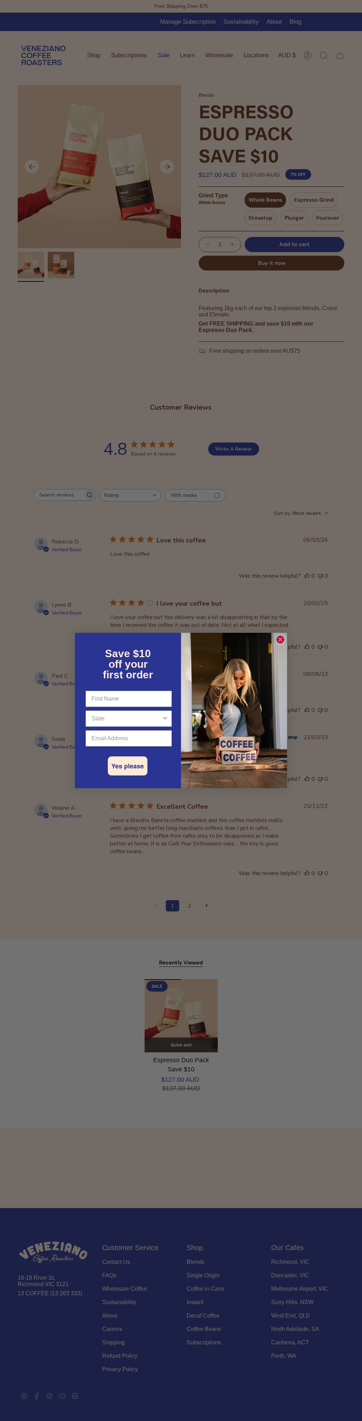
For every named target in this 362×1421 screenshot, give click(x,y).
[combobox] (127, 718)
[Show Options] (165, 718)
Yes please (127, 766)
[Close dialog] (280, 639)
